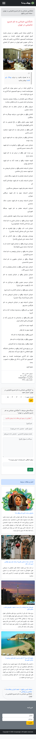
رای (31, 400)
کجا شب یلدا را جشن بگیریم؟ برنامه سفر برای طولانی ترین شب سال (19, 563)
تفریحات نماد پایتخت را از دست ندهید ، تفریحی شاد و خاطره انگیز (18, 608)
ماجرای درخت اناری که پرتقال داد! (24, 513)
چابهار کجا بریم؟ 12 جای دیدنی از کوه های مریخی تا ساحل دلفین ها (19, 659)
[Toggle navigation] (4, 3)
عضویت (30, 723)
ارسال (30, 469)
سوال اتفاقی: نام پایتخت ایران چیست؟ (21, 460)
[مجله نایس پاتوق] (28, 3)
